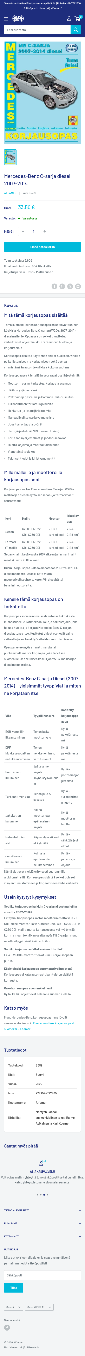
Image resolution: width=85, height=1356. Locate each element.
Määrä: (9, 231)
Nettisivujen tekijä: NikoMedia (21, 1347)
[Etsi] (76, 29)
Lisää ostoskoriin (42, 247)
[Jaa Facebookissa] (54, 286)
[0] (77, 18)
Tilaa (13, 1287)
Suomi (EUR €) (35, 1307)
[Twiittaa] (70, 286)
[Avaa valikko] (6, 18)
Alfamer (10, 193)
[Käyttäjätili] (69, 18)
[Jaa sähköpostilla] (78, 286)
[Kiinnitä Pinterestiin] (62, 286)
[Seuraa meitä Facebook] (7, 1328)
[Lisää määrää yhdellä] (44, 231)
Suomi (10, 1307)
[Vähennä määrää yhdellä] (22, 231)
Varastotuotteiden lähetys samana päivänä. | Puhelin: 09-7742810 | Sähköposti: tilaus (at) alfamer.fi (42, 6)
